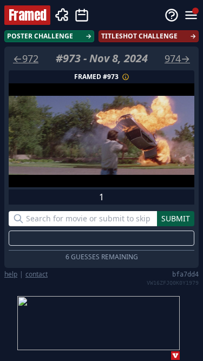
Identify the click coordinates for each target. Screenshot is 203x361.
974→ (177, 58)
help (10, 274)
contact (36, 274)
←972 (25, 58)
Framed (27, 15)
